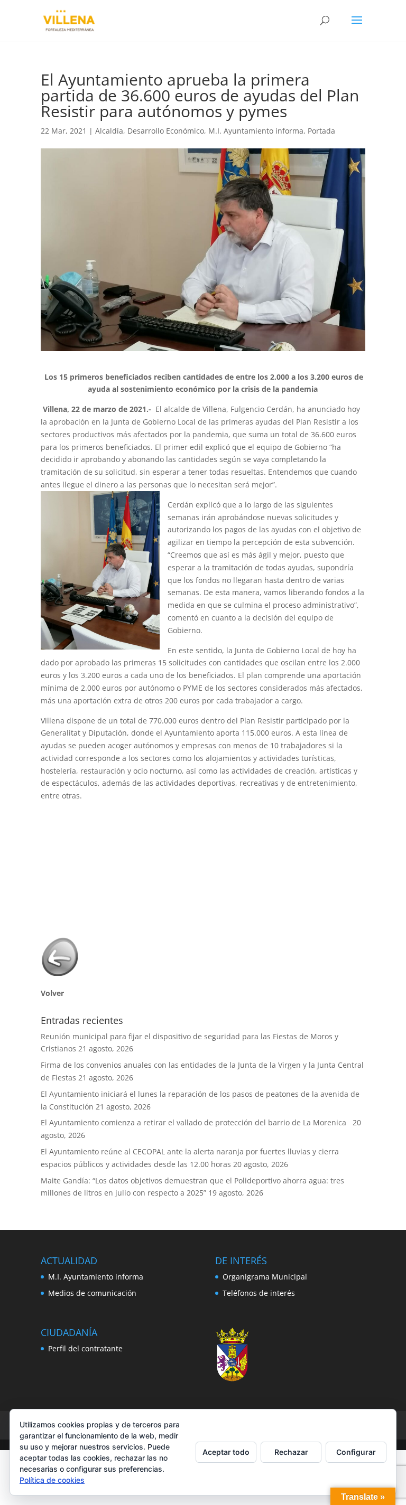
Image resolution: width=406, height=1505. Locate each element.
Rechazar (291, 1451)
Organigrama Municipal (265, 1277)
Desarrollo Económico (165, 131)
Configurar (356, 1451)
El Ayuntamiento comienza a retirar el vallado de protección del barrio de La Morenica (195, 1122)
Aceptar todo (226, 1451)
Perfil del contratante (85, 1348)
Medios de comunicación (92, 1293)
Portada (321, 131)
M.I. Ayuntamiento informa (255, 131)
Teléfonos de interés (259, 1293)
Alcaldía (109, 131)
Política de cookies (52, 1479)
